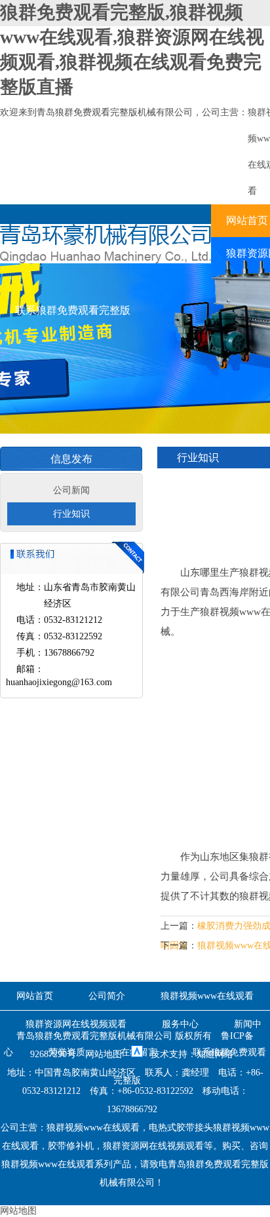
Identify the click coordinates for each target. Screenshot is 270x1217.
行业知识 (71, 514)
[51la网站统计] (137, 1054)
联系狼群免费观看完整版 (72, 310)
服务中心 (180, 1024)
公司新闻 (71, 490)
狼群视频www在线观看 (207, 996)
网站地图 (103, 1054)
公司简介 (106, 996)
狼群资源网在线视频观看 (76, 1024)
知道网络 (215, 1054)
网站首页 (34, 996)
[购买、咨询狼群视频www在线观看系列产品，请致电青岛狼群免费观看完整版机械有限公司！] (105, 260)
